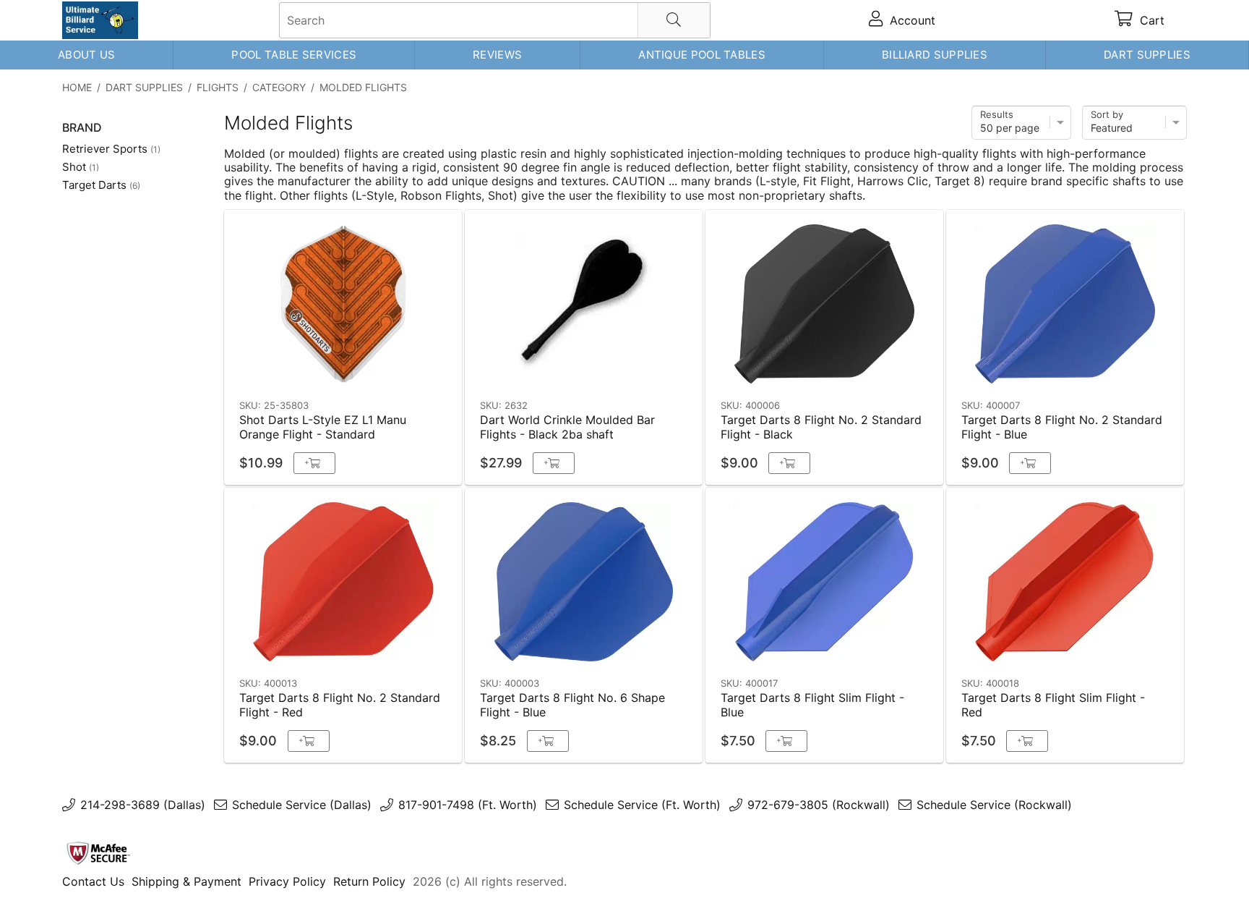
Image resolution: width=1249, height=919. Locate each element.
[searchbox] (495, 20)
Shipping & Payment (186, 881)
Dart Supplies (1147, 55)
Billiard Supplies (934, 55)
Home (77, 87)
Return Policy (369, 881)
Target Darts (101, 185)
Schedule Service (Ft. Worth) (642, 804)
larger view (417, 371)
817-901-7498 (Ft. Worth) (467, 804)
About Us (86, 55)
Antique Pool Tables (701, 55)
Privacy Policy (287, 881)
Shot (80, 167)
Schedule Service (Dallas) (302, 804)
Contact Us (93, 881)
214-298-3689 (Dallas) (142, 804)
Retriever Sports (111, 149)
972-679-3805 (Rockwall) (818, 804)
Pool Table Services (293, 55)
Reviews (497, 55)
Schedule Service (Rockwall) (994, 804)
